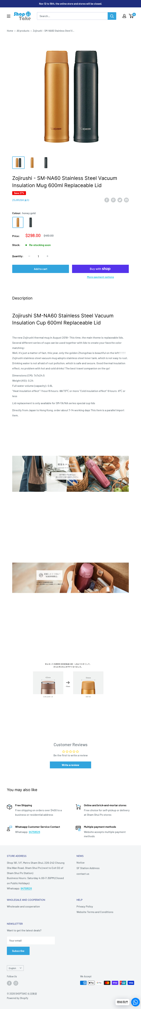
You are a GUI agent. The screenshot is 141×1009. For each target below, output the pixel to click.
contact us (83, 873)
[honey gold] (17, 222)
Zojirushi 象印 (20, 200)
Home (10, 30)
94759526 (34, 831)
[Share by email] (126, 199)
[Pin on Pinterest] (113, 199)
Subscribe (18, 950)
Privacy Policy (85, 906)
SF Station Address (88, 868)
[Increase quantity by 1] (47, 256)
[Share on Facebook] (106, 199)
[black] (30, 222)
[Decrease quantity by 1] (29, 256)
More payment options (100, 276)
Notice (81, 862)
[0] (131, 16)
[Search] (112, 16)
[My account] (124, 16)
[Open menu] (8, 16)
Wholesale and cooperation (23, 906)
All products (23, 30)
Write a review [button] (70, 764)
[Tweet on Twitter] (119, 199)
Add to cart (40, 268)
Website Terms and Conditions (95, 911)
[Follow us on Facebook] (9, 983)
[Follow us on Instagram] (15, 983)
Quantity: (17, 256)
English (12, 968)
